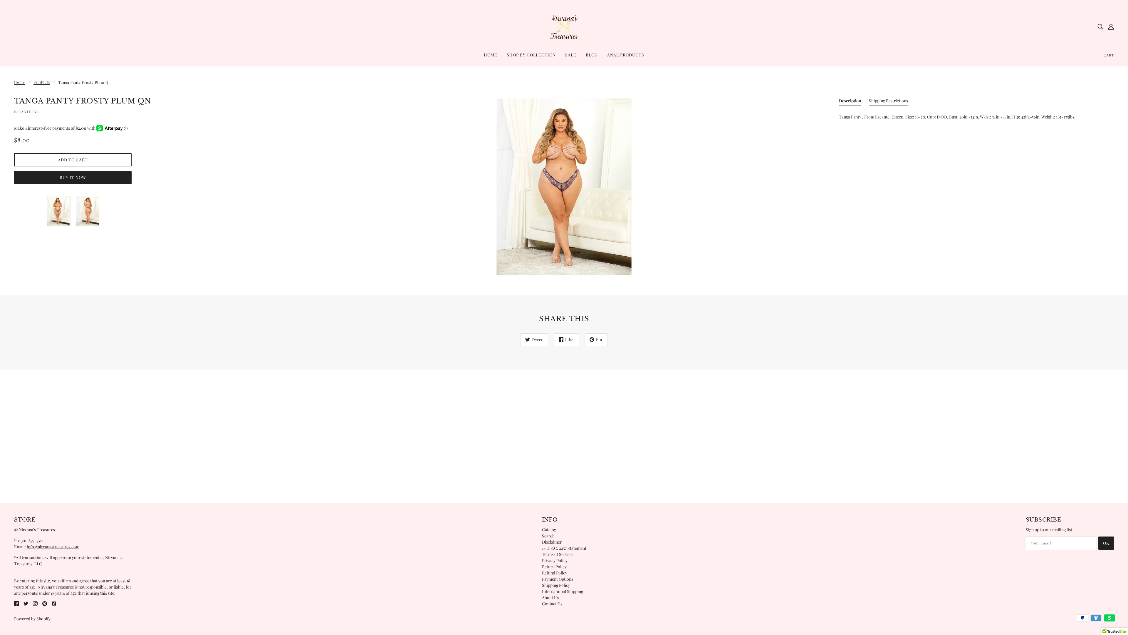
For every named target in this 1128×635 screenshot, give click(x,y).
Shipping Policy (556, 585)
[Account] (1111, 26)
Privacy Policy (555, 560)
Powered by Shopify (32, 618)
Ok (1106, 543)
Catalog (549, 529)
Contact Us (552, 603)
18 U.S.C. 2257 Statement (564, 548)
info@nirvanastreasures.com (53, 546)
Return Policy (554, 566)
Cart (1109, 55)
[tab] (850, 102)
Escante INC (26, 111)
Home (19, 82)
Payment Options (557, 579)
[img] (1100, 26)
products (41, 82)
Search (548, 536)
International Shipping (562, 591)
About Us (550, 597)
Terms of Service (557, 554)
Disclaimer (552, 542)
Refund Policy (554, 573)
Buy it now (73, 177)
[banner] (564, 26)
